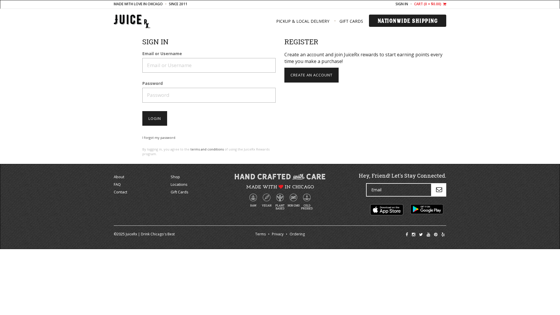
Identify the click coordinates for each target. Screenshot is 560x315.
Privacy (278, 234)
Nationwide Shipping (408, 21)
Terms (260, 234)
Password (152, 83)
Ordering (297, 234)
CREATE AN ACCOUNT (311, 75)
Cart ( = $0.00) (428, 3)
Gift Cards (351, 21)
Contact (120, 192)
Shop (175, 176)
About (119, 176)
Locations (179, 184)
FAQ (117, 184)
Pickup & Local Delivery (302, 21)
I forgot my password (158, 137)
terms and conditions (207, 149)
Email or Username (162, 53)
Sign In (402, 3)
